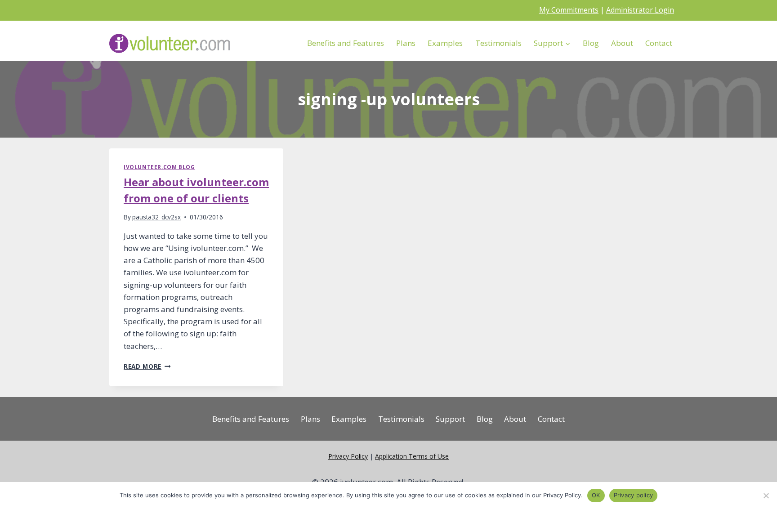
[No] (765, 495)
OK (596, 495)
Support (450, 419)
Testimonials (498, 43)
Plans (405, 43)
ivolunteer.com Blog (159, 166)
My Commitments (568, 10)
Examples (445, 43)
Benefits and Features (345, 43)
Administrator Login (640, 10)
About (622, 43)
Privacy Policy (348, 456)
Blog (591, 43)
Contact (658, 43)
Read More (147, 366)
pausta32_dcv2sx (156, 217)
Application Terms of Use (412, 456)
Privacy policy (633, 495)
